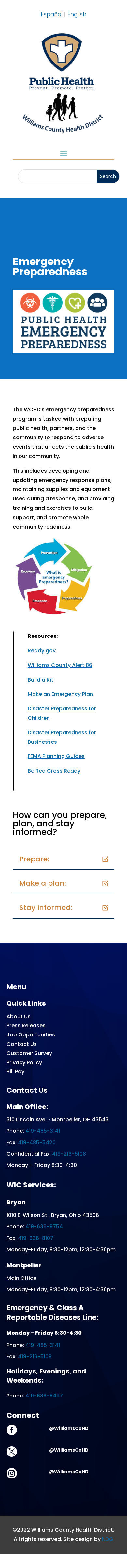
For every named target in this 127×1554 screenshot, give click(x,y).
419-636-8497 (44, 1395)
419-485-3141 (42, 1131)
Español (52, 14)
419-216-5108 (69, 1154)
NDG (107, 1539)
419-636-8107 (35, 1238)
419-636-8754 (44, 1226)
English (76, 14)
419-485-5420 (37, 1142)
